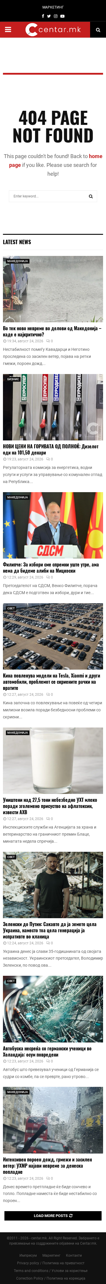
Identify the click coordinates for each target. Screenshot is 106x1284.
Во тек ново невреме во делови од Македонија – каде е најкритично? (52, 331)
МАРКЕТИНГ (53, 7)
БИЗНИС (13, 379)
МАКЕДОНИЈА (17, 261)
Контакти (74, 1255)
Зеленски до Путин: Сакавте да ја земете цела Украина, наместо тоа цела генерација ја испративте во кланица (50, 930)
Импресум (28, 1255)
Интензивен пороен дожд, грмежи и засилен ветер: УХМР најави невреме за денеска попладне (47, 1165)
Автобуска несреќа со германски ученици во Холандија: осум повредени (47, 1051)
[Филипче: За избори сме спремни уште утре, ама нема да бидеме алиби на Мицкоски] (53, 525)
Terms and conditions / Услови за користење (50, 1271)
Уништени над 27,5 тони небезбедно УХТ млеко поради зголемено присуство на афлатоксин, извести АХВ (50, 806)
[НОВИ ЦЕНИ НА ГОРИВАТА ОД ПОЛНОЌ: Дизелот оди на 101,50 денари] (53, 407)
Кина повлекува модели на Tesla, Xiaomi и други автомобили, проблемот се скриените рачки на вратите (51, 681)
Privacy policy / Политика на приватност (51, 1263)
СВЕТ (11, 608)
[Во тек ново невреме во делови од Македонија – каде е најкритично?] (53, 289)
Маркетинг (51, 1255)
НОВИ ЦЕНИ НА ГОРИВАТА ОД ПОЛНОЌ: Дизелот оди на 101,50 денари (50, 449)
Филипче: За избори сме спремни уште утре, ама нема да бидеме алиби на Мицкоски (51, 567)
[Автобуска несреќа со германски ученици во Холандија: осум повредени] (53, 1009)
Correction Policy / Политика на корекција (50, 1278)
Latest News (17, 242)
